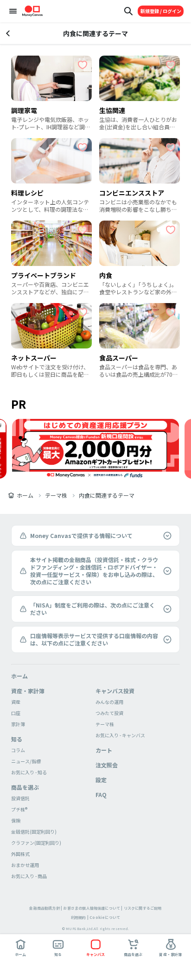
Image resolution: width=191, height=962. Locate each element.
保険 (15, 820)
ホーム (25, 495)
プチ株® (19, 809)
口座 (15, 712)
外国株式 (20, 853)
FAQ (101, 794)
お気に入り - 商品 (29, 876)
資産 (15, 701)
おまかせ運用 (25, 864)
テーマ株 (56, 495)
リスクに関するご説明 (143, 908)
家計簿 (18, 724)
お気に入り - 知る (29, 772)
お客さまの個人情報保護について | (92, 908)
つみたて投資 (109, 712)
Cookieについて (104, 917)
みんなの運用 (109, 701)
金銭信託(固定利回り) (34, 831)
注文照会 (107, 765)
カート (104, 750)
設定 (101, 780)
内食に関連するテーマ (106, 495)
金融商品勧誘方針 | (45, 908)
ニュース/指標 (26, 761)
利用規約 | (80, 917)
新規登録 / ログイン (160, 10)
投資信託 (20, 798)
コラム (18, 750)
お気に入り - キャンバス (120, 735)
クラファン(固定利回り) (36, 842)
